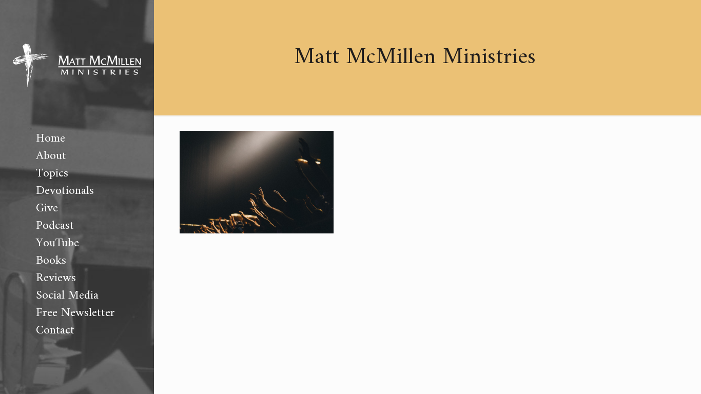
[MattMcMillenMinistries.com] (77, 65)
